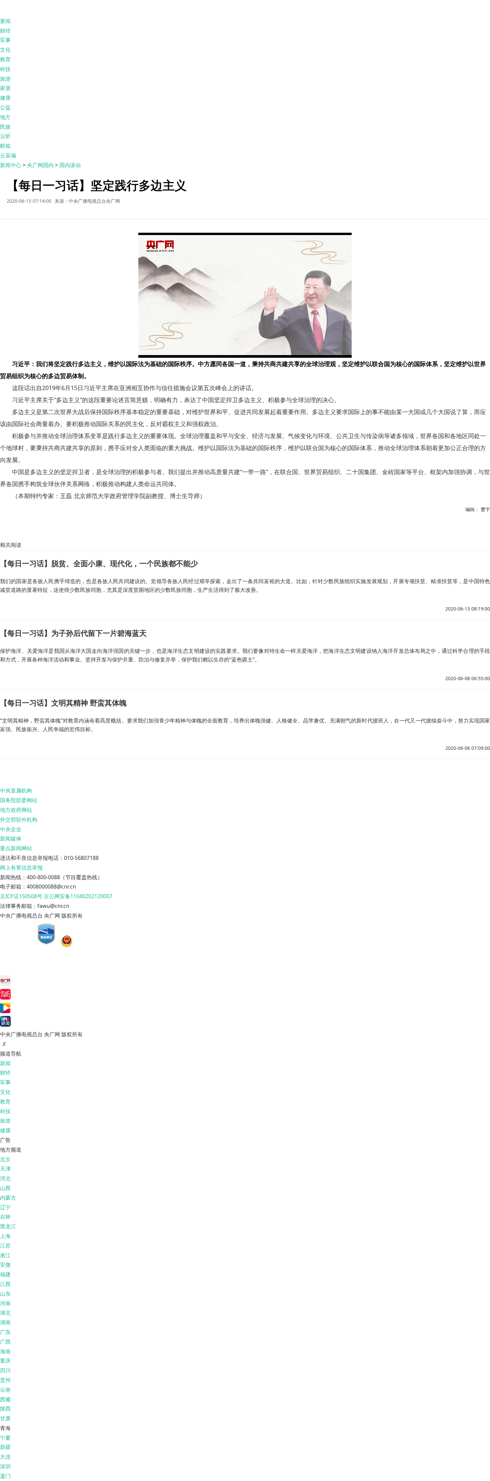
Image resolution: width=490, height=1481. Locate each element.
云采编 (8, 155)
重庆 (5, 1360)
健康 (5, 97)
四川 (5, 1370)
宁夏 (5, 1437)
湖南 (5, 1322)
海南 (5, 1351)
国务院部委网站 (18, 800)
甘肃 (5, 1418)
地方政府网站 (16, 810)
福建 (5, 1274)
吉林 (5, 1216)
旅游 (5, 78)
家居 (5, 88)
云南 (5, 1389)
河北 (5, 1178)
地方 (5, 117)
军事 (5, 40)
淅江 (5, 1255)
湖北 (5, 1312)
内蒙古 (8, 1197)
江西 (5, 1284)
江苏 (5, 1245)
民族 (5, 126)
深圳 (5, 1466)
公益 (5, 107)
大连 (5, 1456)
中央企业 (10, 829)
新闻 (5, 1063)
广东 (5, 1332)
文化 (5, 49)
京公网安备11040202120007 (78, 896)
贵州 (5, 1380)
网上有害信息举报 (21, 867)
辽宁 (5, 1207)
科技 (5, 69)
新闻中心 (10, 165)
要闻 (5, 21)
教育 (5, 59)
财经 (5, 30)
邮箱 (5, 145)
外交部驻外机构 (18, 819)
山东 (5, 1293)
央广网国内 (40, 165)
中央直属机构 (16, 790)
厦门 (5, 1476)
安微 (5, 1264)
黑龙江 (8, 1226)
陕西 (5, 1408)
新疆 (5, 1447)
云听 (5, 136)
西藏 (5, 1399)
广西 (5, 1341)
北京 (5, 1159)
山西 (5, 1188)
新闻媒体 (10, 838)
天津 (5, 1168)
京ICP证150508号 (21, 896)
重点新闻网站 (16, 848)
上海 (5, 1236)
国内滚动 (70, 165)
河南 (5, 1303)
